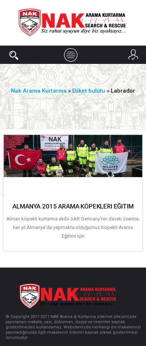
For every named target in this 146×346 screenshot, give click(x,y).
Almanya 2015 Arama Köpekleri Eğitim (72, 206)
